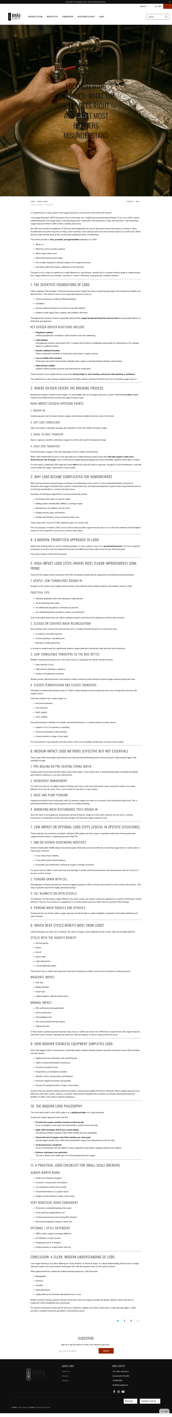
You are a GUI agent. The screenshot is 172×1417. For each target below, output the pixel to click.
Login (159, 6)
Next (138, 201)
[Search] (166, 16)
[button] (36, 17)
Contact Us (66, 1371)
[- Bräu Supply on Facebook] (114, 1392)
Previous (130, 201)
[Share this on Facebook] (124, 1321)
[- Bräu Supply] (14, 16)
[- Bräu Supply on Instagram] (119, 1392)
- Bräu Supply (21, 1407)
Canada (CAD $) (148, 1401)
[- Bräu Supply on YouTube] (123, 1392)
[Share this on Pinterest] (131, 1321)
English (143, 6)
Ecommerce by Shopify (42, 1407)
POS (28, 1407)
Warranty (65, 1376)
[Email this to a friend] (138, 1321)
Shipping (65, 1380)
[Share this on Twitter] (118, 1321)
